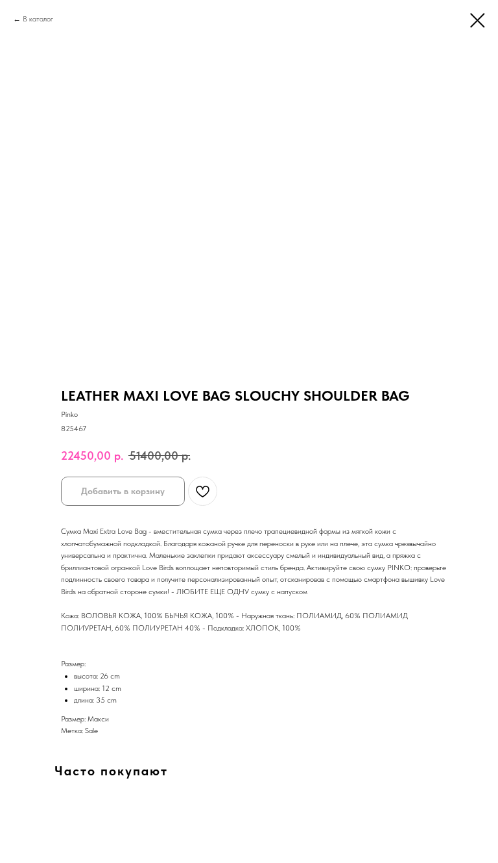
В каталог (38, 18)
